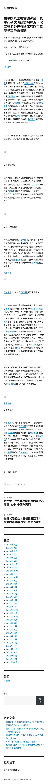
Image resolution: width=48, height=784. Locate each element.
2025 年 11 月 (11, 574)
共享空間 (22, 240)
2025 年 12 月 (12, 571)
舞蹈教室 (11, 96)
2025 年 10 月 (12, 577)
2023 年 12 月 (12, 649)
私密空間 (18, 116)
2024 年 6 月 (11, 629)
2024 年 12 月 (12, 610)
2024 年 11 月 (11, 613)
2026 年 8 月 (11, 544)
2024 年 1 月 (11, 646)
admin (9, 484)
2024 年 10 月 (12, 616)
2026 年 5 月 (11, 554)
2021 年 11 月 (11, 662)
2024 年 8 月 (11, 623)
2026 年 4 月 (11, 558)
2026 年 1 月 (11, 567)
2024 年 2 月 (11, 642)
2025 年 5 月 (11, 593)
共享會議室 (11, 384)
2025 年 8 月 (11, 584)
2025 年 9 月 (11, 580)
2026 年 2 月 (11, 564)
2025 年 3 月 (11, 600)
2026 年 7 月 (11, 548)
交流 (35, 184)
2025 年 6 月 (11, 590)
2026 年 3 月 (11, 561)
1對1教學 (7, 67)
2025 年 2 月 (11, 603)
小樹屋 (6, 308)
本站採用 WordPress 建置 (22, 780)
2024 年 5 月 (11, 633)
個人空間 (35, 263)
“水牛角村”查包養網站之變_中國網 (21, 741)
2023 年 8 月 (11, 659)
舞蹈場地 (7, 292)
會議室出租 (29, 83)
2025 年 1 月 (11, 607)
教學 (11, 191)
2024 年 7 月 (11, 626)
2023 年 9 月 (11, 656)
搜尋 (5, 694)
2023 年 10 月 (12, 652)
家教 (12, 60)
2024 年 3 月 (11, 639)
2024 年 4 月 (11, 636)
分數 (8, 680)
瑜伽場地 (18, 103)
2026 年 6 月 (11, 551)
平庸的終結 (10, 8)
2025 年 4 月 (11, 597)
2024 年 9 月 (11, 620)
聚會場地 (37, 308)
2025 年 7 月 (11, 587)
